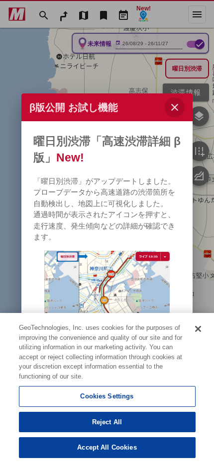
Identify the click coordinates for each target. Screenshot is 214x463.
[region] (107, 388)
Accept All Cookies (106, 447)
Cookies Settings (106, 396)
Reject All (107, 422)
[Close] (198, 329)
